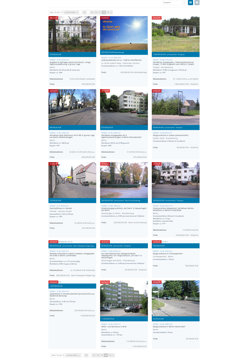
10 (84, 12)
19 (108, 12)
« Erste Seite (69, 12)
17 (100, 12)
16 (96, 12)
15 (92, 12)
